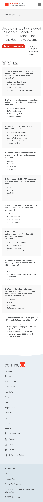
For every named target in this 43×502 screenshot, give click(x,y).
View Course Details (14, 46)
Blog (6, 402)
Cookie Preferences (13, 484)
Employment (10, 407)
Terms (7, 473)
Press (7, 397)
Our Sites (9, 387)
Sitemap (8, 428)
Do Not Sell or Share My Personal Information (19, 490)
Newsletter (9, 392)
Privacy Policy (11, 479)
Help (7, 418)
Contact (8, 423)
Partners (8, 371)
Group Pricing (10, 381)
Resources (9, 413)
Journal (8, 376)
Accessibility (10, 468)
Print (16, 63)
